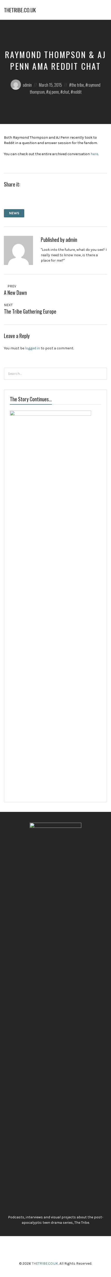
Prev (11, 286)
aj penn (53, 91)
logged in (32, 348)
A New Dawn (15, 292)
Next (8, 305)
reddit (77, 91)
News (14, 213)
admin (27, 85)
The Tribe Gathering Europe (30, 311)
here (94, 154)
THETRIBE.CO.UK (20, 10)
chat (65, 91)
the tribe (77, 85)
